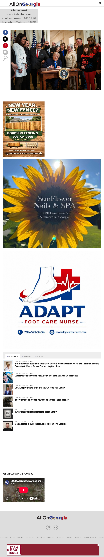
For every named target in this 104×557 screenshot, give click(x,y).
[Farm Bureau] (53, 554)
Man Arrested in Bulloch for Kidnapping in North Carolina (40, 423)
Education (41, 537)
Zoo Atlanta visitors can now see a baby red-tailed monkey (41, 399)
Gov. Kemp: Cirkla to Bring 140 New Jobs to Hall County (40, 387)
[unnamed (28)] (56, 89)
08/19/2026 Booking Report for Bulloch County (36, 411)
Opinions (51, 537)
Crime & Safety (89, 537)
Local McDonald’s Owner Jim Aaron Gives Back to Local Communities (46, 375)
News (12, 537)
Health (70, 537)
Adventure (30, 537)
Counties (4, 537)
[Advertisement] (52, 451)
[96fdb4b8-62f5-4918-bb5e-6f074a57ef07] (52, 247)
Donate (101, 537)
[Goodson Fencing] (24, 156)
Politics (20, 537)
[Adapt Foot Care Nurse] (52, 348)
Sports (78, 537)
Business (61, 537)
